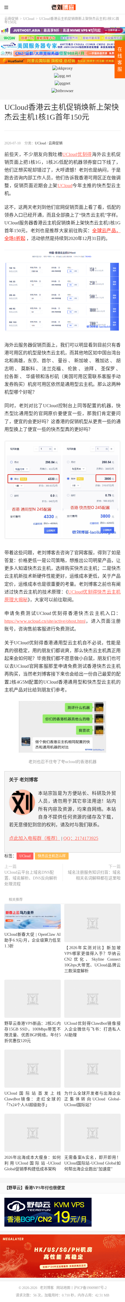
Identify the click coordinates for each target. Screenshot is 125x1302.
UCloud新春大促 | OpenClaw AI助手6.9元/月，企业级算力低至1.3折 (32, 940)
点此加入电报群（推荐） (34, 838)
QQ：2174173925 (80, 838)
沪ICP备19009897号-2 (90, 1288)
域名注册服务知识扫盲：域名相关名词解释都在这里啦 (94, 875)
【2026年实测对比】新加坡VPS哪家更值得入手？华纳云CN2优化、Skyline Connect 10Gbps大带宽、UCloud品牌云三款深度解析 (92, 959)
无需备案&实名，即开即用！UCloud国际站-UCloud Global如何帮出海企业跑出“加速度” (92, 1163)
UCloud (28, 19)
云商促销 (11, 19)
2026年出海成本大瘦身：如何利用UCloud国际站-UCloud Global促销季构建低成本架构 (32, 1163)
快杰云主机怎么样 (52, 856)
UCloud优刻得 (77, 154)
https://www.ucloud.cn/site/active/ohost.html (44, 621)
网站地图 (63, 1288)
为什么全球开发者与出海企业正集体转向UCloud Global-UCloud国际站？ (92, 1099)
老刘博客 (62, 7)
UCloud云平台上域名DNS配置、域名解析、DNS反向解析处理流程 (30, 878)
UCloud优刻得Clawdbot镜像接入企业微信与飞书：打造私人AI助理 (92, 1029)
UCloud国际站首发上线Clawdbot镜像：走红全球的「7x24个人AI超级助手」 (32, 1099)
